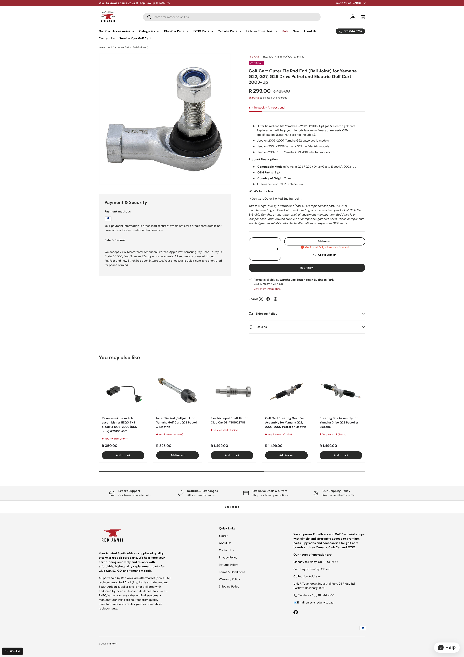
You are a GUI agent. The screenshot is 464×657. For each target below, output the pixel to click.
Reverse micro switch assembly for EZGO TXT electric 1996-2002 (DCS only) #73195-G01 (119, 424)
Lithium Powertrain (260, 31)
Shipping (254, 97)
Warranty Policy (229, 579)
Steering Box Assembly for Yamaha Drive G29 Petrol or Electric (339, 422)
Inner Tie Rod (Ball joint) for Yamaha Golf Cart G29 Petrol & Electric (176, 422)
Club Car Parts (174, 31)
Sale (285, 31)
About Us (309, 31)
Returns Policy (228, 565)
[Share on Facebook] (268, 299)
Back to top (232, 506)
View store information (267, 288)
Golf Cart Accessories (114, 31)
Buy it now (307, 267)
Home (102, 47)
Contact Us (107, 38)
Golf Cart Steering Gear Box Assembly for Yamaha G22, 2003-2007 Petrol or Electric (285, 422)
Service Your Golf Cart (135, 38)
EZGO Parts (201, 31)
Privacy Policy (228, 557)
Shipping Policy (229, 586)
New (296, 31)
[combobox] (232, 17)
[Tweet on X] (261, 299)
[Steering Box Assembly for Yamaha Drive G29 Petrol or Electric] (341, 391)
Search (223, 536)
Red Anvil (254, 56)
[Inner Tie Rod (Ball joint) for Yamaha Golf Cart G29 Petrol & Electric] (177, 391)
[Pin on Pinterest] (275, 299)
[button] (363, 17)
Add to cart (325, 241)
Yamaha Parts (227, 31)
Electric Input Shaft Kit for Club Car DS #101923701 (229, 420)
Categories (147, 31)
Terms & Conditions (232, 572)
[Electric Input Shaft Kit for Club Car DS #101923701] (232, 391)
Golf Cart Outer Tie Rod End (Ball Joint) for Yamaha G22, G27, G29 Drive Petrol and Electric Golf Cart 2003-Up (130, 47)
